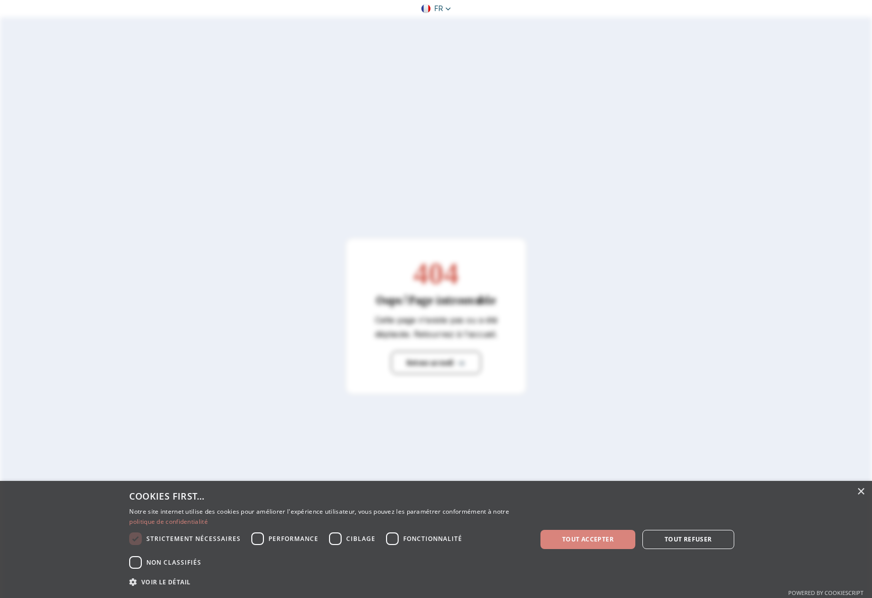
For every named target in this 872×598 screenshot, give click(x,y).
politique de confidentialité (168, 521)
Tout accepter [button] (588, 539)
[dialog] (436, 539)
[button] (436, 8)
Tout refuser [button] (688, 539)
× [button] (860, 492)
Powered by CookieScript (825, 592)
